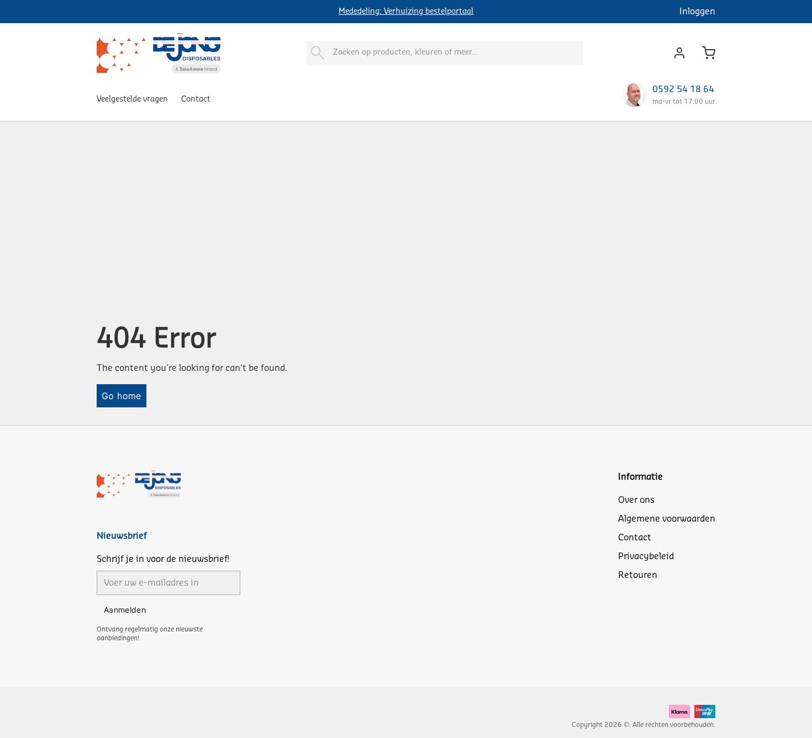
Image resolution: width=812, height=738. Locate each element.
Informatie (640, 476)
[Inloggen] (676, 53)
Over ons (636, 500)
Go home (121, 395)
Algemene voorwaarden (666, 518)
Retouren (637, 575)
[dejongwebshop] (159, 52)
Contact (195, 99)
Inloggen (697, 11)
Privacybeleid (646, 556)
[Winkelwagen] (704, 53)
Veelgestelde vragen (132, 99)
